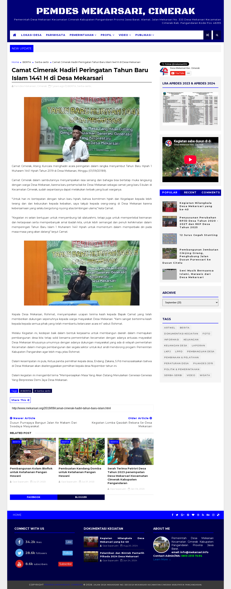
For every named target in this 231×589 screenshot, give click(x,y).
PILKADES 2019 (203, 363)
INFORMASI (171, 339)
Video (123, 35)
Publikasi (143, 35)
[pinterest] (188, 515)
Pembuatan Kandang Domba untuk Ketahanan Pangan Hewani (80, 472)
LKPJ (167, 351)
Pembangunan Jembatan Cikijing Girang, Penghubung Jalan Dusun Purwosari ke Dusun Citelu (190, 256)
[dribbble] (198, 515)
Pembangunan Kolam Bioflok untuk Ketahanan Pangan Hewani (31, 472)
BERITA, (72, 86)
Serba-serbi (42, 62)
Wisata (205, 375)
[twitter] (177, 515)
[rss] (203, 515)
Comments (211, 192)
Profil (106, 35)
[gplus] (182, 515)
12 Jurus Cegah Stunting (199, 235)
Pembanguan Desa (201, 351)
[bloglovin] (193, 515)
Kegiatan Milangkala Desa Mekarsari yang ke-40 (196, 206)
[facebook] (172, 515)
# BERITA (25, 390)
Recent (190, 192)
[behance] (208, 515)
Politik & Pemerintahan (181, 369)
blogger (81, 497)
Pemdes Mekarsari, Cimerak (115, 11)
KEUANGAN (191, 339)
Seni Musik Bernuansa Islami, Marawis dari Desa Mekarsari (197, 273)
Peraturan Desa (176, 363)
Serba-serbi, (84, 86)
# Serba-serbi (42, 390)
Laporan (198, 345)
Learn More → (162, 559)
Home (15, 62)
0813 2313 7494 (191, 555)
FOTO (206, 333)
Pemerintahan (82, 35)
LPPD (179, 351)
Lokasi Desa (31, 35)
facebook (33, 497)
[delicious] (218, 515)
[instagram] (213, 515)
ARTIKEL (169, 327)
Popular (170, 192)
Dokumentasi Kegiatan (181, 333)
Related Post (20, 433)
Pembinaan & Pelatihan (181, 357)
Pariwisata (55, 35)
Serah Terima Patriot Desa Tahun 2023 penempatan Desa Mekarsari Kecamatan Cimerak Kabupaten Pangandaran (128, 476)
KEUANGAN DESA (175, 345)
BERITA (27, 62)
